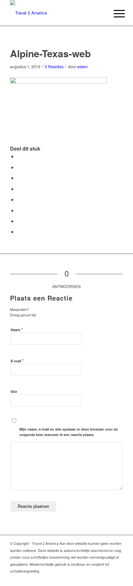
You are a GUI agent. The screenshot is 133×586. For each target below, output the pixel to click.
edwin (82, 66)
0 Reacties (54, 66)
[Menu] (114, 13)
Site (14, 391)
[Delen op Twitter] (19, 167)
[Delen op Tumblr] (19, 199)
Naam (17, 329)
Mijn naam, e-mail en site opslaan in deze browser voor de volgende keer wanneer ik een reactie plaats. (68, 432)
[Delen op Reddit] (19, 221)
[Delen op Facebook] (19, 156)
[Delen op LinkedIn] (19, 188)
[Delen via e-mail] (19, 231)
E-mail (17, 361)
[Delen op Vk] (19, 210)
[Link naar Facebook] (118, 578)
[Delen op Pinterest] (19, 177)
